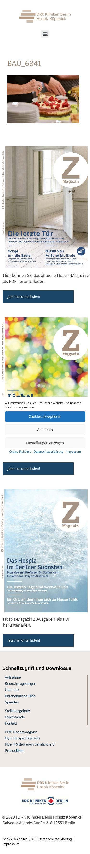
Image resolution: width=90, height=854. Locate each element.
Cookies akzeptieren (45, 416)
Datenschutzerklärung (48, 451)
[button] (45, 34)
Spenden (12, 702)
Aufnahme (13, 677)
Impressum (73, 451)
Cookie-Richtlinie (20, 451)
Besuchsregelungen (20, 683)
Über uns (12, 690)
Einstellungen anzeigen (45, 442)
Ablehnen (45, 429)
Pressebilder (14, 751)
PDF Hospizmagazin (21, 732)
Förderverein (15, 717)
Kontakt (11, 723)
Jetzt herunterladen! (24, 296)
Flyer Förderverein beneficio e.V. (30, 744)
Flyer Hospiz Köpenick (22, 738)
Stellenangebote (17, 711)
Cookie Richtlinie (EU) (19, 839)
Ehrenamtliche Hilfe (20, 696)
